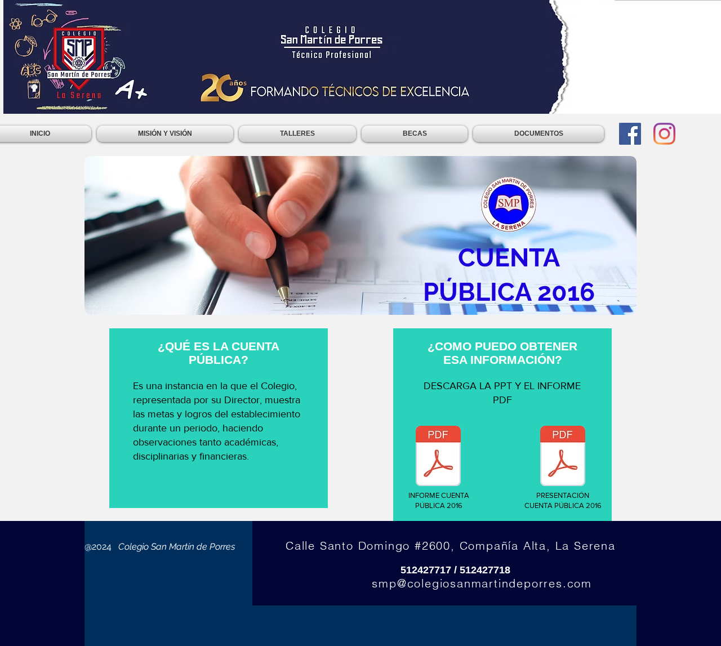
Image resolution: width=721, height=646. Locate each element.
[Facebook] (630, 134)
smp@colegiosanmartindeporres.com (482, 583)
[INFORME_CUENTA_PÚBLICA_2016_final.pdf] (438, 457)
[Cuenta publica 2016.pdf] (562, 457)
